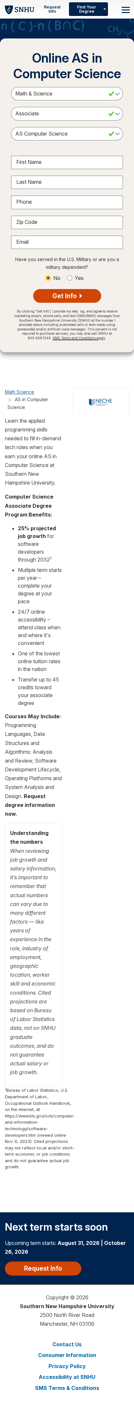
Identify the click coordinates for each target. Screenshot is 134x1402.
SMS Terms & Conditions (67, 1388)
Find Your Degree (86, 9)
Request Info (52, 9)
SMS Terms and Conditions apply (79, 338)
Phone (24, 201)
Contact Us (67, 1344)
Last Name (29, 182)
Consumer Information (67, 1355)
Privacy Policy (67, 1366)
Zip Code (26, 222)
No (56, 278)
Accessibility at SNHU (67, 1377)
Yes (79, 278)
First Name (29, 162)
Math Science (19, 392)
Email (22, 242)
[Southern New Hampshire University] (19, 9)
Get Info (65, 296)
